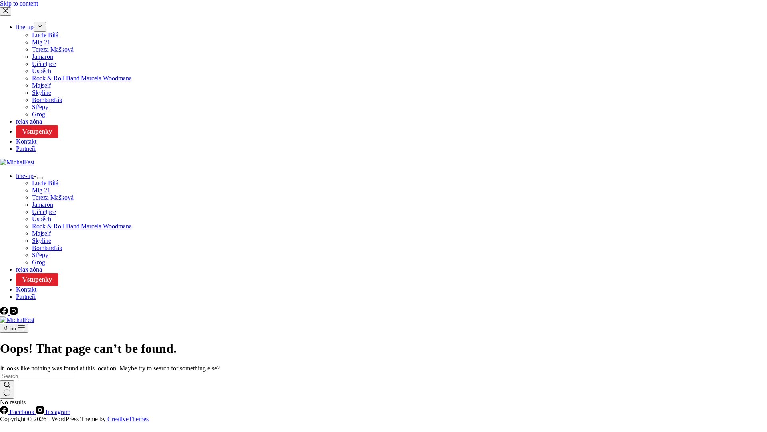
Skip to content (19, 3)
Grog (38, 262)
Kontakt (26, 289)
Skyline (41, 240)
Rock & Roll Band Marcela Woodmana (82, 226)
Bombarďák (47, 247)
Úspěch (41, 219)
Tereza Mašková (53, 197)
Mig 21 (41, 190)
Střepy (40, 255)
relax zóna (29, 269)
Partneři (26, 296)
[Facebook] (5, 312)
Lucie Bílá (45, 183)
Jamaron (42, 204)
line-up (25, 175)
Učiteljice (44, 211)
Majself (41, 233)
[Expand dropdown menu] (40, 178)
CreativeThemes (128, 419)
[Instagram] (14, 312)
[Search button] (7, 389)
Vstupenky (37, 279)
